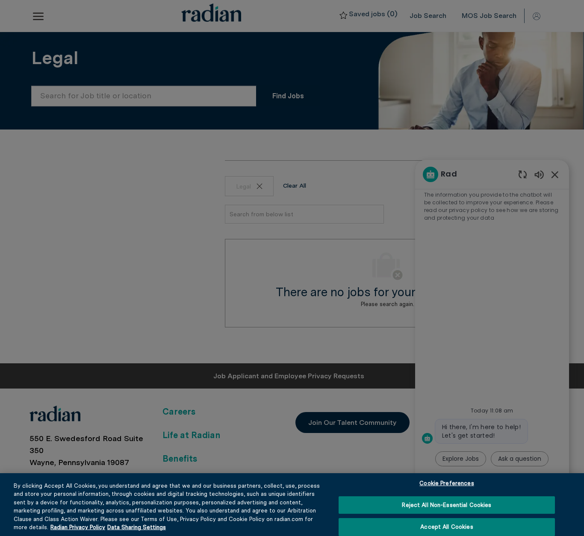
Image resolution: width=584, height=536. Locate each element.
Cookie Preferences (446, 483)
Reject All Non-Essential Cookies (446, 505)
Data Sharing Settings (136, 527)
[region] (292, 504)
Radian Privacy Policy (77, 527)
